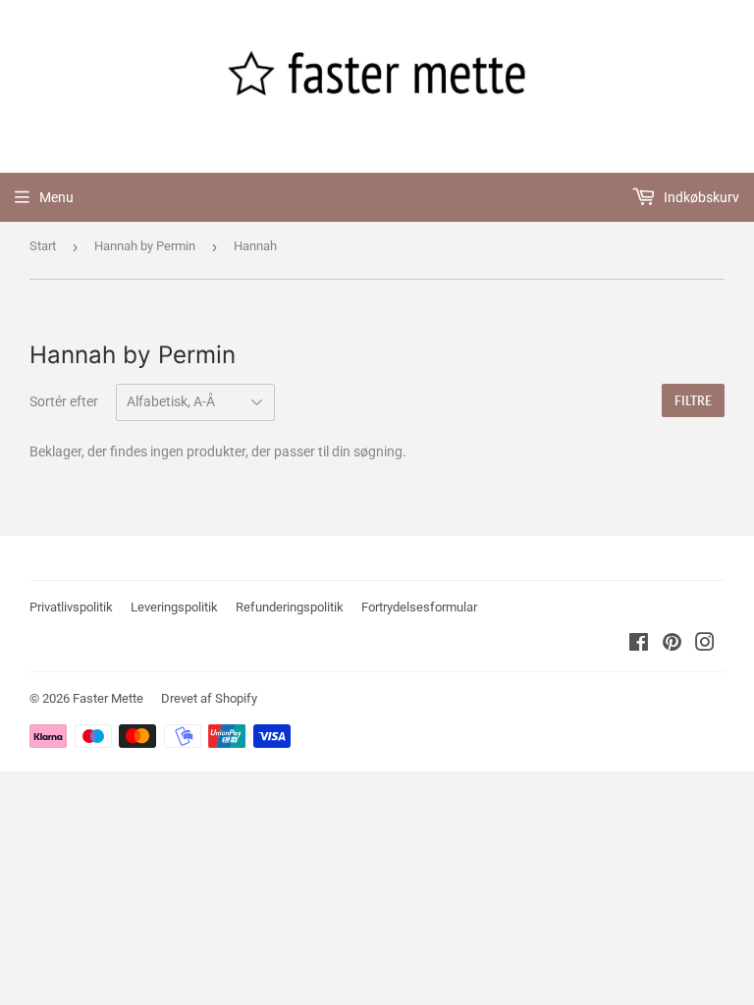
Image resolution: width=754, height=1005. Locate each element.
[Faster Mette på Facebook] (638, 645)
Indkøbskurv (700, 197)
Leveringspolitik (174, 607)
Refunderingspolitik (290, 607)
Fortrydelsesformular (419, 607)
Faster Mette (108, 698)
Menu (56, 197)
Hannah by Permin (144, 245)
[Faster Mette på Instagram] (705, 645)
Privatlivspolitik (71, 607)
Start (42, 245)
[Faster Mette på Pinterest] (672, 645)
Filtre (693, 401)
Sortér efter (63, 401)
